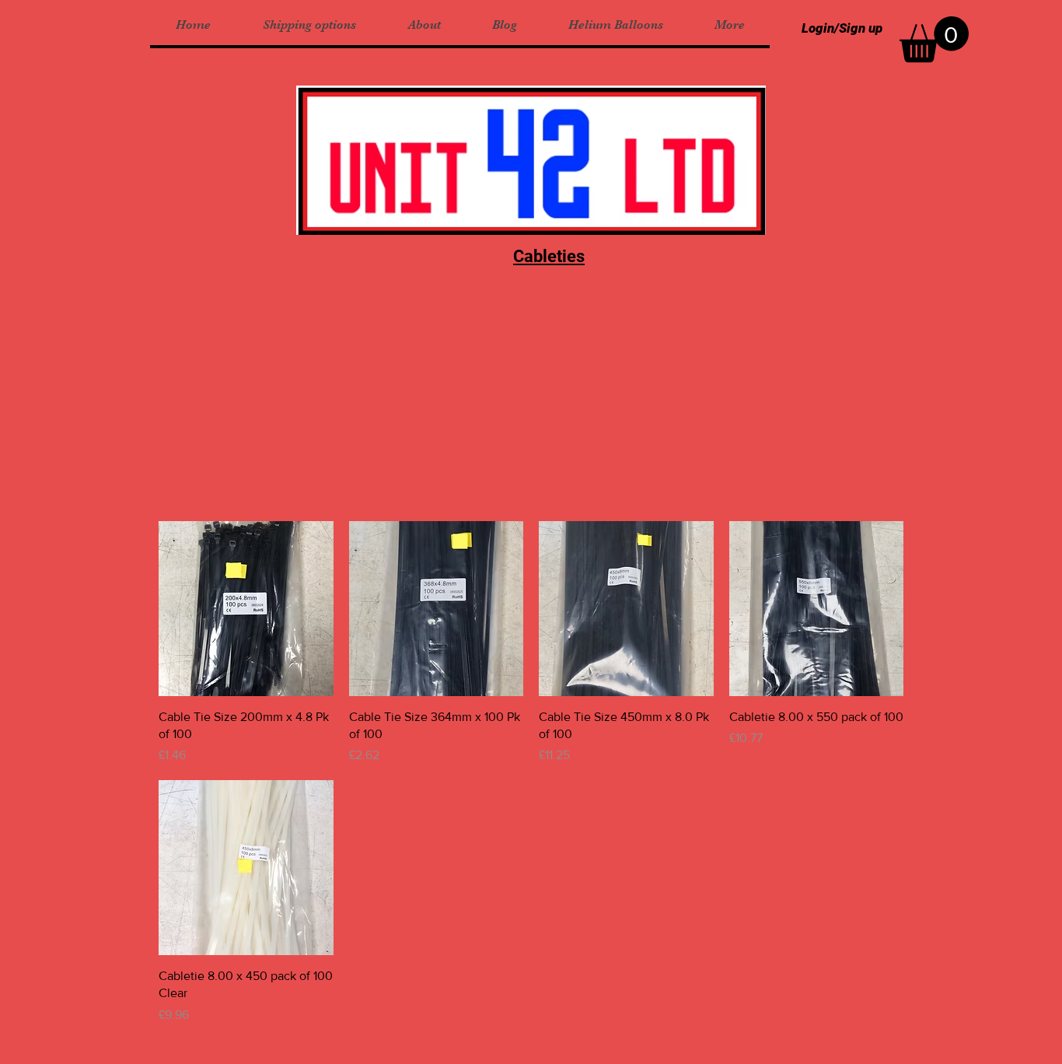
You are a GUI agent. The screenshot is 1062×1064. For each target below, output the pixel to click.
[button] (934, 39)
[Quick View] (246, 608)
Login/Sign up (842, 28)
